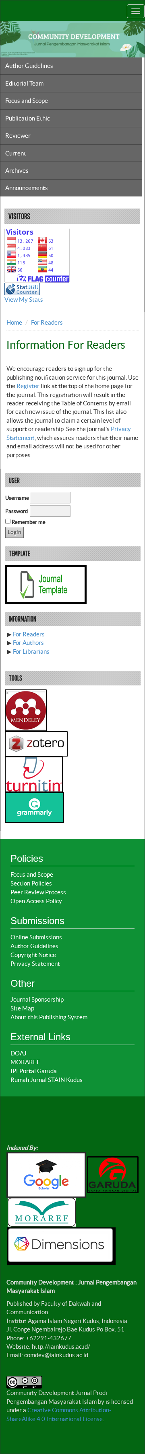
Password (16, 511)
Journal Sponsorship (37, 999)
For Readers (47, 322)
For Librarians (31, 651)
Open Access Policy (36, 901)
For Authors (28, 642)
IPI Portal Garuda (33, 1070)
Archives (17, 170)
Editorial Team (24, 83)
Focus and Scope (26, 100)
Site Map (22, 1008)
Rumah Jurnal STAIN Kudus (46, 1079)
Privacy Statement (35, 963)
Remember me (29, 522)
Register (28, 385)
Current (15, 153)
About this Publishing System (48, 1017)
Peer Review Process (38, 892)
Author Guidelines (29, 65)
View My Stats (23, 299)
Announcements (26, 187)
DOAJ (18, 1053)
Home (14, 322)
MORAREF (25, 1062)
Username (17, 498)
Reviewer (18, 135)
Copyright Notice (33, 954)
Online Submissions (36, 937)
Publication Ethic (27, 118)
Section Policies (31, 883)
